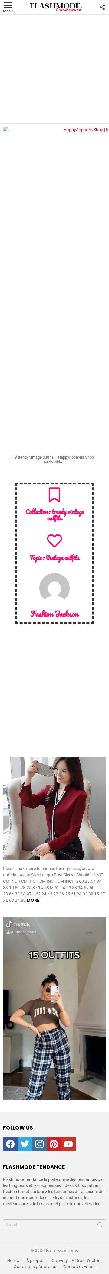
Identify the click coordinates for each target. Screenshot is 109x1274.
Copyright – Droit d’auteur (76, 1260)
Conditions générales (35, 1266)
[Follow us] (102, 7)
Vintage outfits (62, 557)
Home (13, 1260)
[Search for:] (54, 1224)
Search (100, 1226)
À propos (35, 1260)
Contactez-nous (79, 1266)
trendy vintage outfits (65, 514)
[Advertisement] (54, 69)
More (33, 900)
